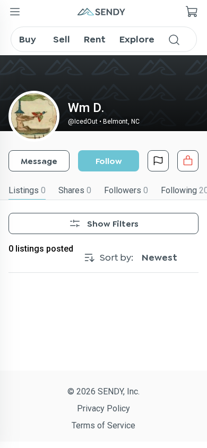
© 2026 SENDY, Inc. (103, 391)
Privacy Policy (103, 408)
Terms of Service (103, 425)
